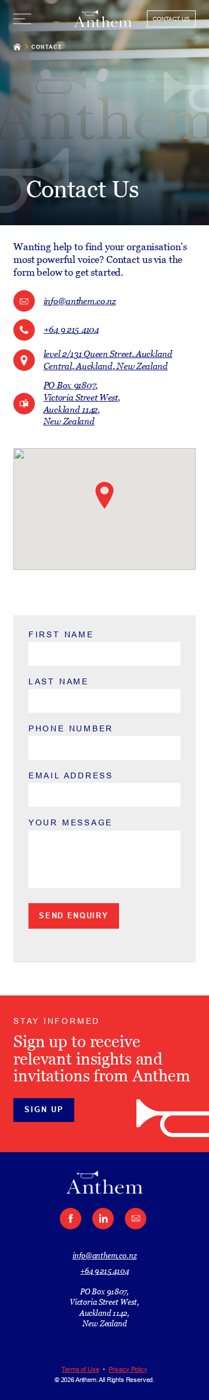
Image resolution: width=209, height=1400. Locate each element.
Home (17, 46)
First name (61, 634)
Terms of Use (80, 1368)
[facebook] (70, 1218)
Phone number (70, 728)
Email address (70, 775)
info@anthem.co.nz (105, 1255)
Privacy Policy (128, 1368)
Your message (70, 822)
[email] (135, 1218)
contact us (171, 19)
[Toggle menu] (22, 19)
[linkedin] (103, 1218)
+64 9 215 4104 (104, 1271)
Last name (58, 681)
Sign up (44, 1109)
